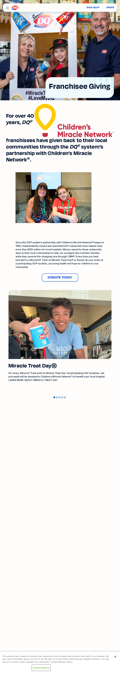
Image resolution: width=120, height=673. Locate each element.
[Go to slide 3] (59, 397)
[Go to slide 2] (57, 397)
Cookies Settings (41, 667)
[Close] (115, 656)
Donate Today (60, 277)
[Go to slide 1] (54, 397)
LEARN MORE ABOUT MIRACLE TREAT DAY (33, 380)
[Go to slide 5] (65, 397)
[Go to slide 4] (62, 397)
